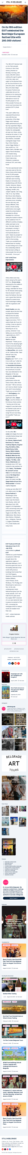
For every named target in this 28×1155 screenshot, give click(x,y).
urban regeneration (10, 914)
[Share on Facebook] (8, 704)
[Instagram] (12, 684)
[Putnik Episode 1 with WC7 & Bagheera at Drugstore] (6, 718)
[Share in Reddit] (14, 704)
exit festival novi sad (13, 692)
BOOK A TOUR (7, 1065)
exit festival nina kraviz (18, 690)
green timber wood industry (12, 908)
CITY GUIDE (15, 1065)
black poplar (8, 905)
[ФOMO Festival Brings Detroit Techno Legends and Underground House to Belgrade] (14, 962)
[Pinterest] (14, 684)
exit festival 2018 (7, 690)
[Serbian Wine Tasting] (13, 1023)
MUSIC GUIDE (6, 52)
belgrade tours (9, 904)
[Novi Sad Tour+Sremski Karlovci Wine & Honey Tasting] (13, 1045)
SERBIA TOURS (7, 1040)
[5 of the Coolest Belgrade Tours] (13, 1070)
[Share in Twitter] (11, 704)
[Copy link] (17, 704)
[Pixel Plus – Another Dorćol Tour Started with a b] (7, 788)
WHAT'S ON (14, 985)
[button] (2, 2)
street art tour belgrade (11, 912)
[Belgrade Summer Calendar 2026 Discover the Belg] (19, 763)
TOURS (14, 1040)
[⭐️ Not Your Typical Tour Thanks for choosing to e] (7, 776)
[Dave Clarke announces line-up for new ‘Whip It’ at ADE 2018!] (6, 734)
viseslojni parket (9, 915)
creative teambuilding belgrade (13, 907)
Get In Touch (12, 939)
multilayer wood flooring (11, 909)
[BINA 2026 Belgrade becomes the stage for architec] (19, 788)
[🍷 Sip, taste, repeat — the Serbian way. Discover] (7, 763)
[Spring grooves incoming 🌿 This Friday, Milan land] (19, 776)
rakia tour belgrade (10, 911)
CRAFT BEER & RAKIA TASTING (10, 1018)
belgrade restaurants (10, 902)
